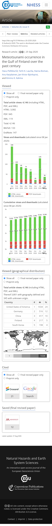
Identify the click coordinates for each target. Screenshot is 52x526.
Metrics (24, 34)
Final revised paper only (32, 93)
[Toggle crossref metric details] (12, 388)
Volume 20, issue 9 (20, 27)
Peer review (12, 34)
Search (30, 396)
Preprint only (12, 96)
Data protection (35, 519)
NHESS (33, 5)
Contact (11, 519)
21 (12, 396)
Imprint (21, 519)
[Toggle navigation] (46, 5)
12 (12, 427)
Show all (10, 93)
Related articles (38, 34)
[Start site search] (48, 27)
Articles (5, 27)
